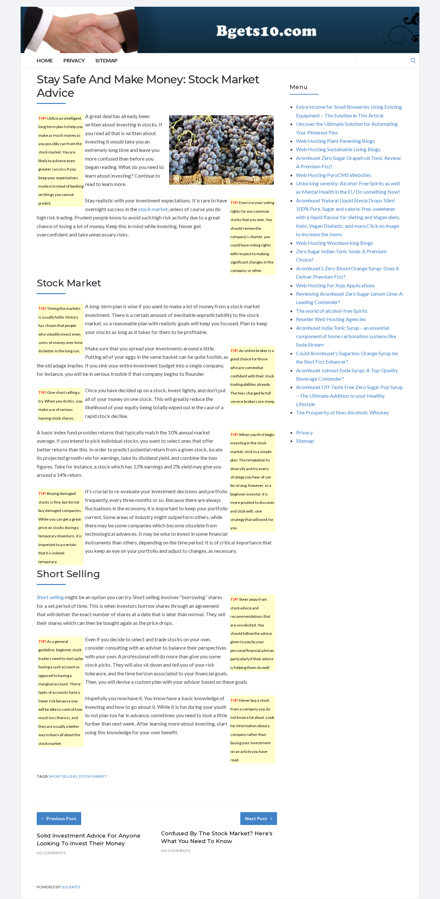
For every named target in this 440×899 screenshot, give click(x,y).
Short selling (50, 597)
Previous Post (61, 818)
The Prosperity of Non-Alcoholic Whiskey (342, 412)
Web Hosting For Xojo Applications (335, 285)
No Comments (51, 852)
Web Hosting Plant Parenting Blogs (335, 141)
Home (45, 60)
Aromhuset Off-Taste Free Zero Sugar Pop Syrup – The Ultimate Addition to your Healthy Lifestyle (349, 395)
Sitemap (106, 60)
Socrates (71, 887)
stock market (153, 209)
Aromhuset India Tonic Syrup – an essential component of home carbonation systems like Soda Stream (346, 336)
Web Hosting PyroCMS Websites (333, 175)
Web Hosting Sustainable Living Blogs (338, 149)
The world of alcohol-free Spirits (332, 311)
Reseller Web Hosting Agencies (331, 319)
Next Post (256, 818)
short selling (63, 776)
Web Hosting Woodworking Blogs (334, 243)
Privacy (74, 60)
